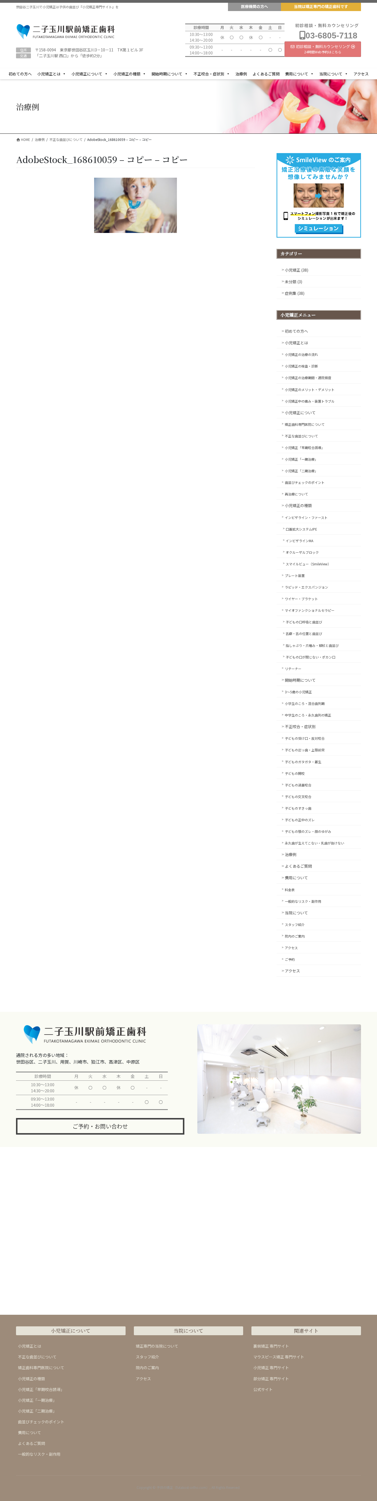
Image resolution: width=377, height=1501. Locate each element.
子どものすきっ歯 (298, 808)
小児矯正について (86, 74)
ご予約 (290, 959)
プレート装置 (295, 575)
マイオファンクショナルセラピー (309, 610)
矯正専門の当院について (157, 1346)
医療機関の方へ (254, 6)
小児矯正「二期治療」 (301, 470)
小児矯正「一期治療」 (301, 459)
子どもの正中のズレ (300, 819)
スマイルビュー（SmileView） (308, 563)
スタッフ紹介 (295, 924)
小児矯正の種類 (126, 74)
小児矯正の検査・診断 (301, 366)
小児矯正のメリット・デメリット (309, 389)
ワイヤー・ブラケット (301, 598)
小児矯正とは (48, 74)
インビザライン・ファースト (306, 517)
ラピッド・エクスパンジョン (306, 587)
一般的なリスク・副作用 (303, 901)
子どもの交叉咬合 (298, 796)
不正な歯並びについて (301, 436)
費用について (296, 74)
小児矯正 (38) (296, 270)
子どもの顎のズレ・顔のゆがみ (308, 831)
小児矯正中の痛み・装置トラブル (309, 401)
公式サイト (263, 1389)
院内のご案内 (295, 936)
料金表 (290, 889)
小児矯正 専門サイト (271, 1367)
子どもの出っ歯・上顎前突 (305, 749)
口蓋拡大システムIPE (301, 529)
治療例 (241, 74)
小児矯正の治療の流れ (301, 354)
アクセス (361, 74)
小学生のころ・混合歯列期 (305, 703)
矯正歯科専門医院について (305, 424)
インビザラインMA (299, 540)
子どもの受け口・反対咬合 (305, 738)
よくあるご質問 (266, 74)
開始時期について (167, 74)
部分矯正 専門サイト (271, 1378)
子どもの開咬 (295, 773)
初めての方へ (20, 74)
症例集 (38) (294, 293)
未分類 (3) (293, 281)
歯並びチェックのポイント (305, 482)
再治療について (296, 494)
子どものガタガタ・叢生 (303, 761)
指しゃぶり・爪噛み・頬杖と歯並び (312, 645)
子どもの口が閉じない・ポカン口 (310, 657)
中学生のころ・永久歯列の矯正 (308, 715)
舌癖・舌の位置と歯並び (304, 633)
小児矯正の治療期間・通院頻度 (308, 377)
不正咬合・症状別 (208, 74)
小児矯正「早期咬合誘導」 (305, 447)
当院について (331, 74)
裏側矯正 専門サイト (271, 1346)
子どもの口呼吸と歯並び (304, 622)
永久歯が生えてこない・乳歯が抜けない (314, 843)
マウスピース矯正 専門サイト (278, 1357)
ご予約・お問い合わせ (100, 1126)
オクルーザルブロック (302, 552)
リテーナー (293, 668)
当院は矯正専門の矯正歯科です (321, 6)
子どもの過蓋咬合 (298, 785)
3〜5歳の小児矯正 (298, 691)
